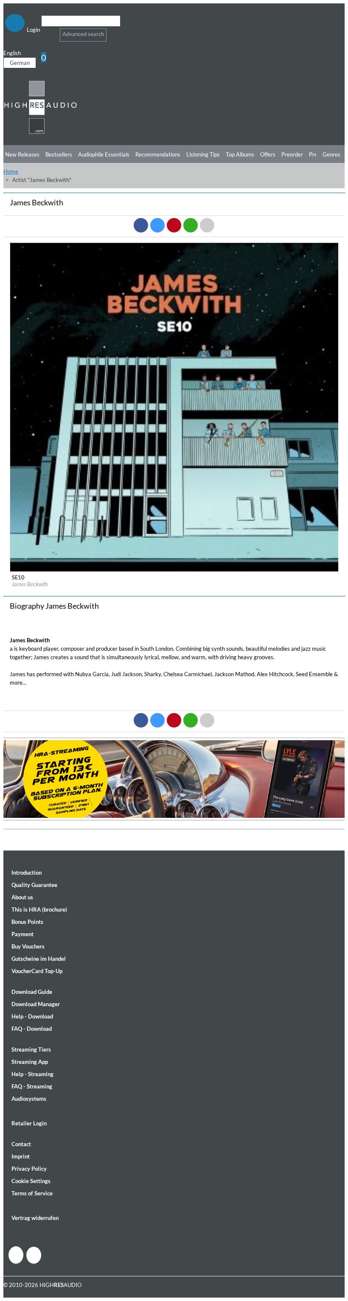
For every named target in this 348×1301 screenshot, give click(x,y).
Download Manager (35, 1004)
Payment (22, 934)
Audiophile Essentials (103, 154)
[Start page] (40, 132)
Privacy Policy (29, 1168)
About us (22, 897)
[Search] (47, 31)
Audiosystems (28, 1098)
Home (10, 171)
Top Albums (240, 154)
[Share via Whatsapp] (190, 225)
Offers (267, 154)
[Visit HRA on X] (33, 1255)
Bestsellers (58, 154)
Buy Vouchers (28, 946)
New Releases (22, 154)
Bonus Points (27, 921)
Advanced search (83, 34)
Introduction (26, 872)
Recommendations (157, 154)
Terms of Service (32, 1193)
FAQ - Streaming (31, 1086)
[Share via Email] (207, 225)
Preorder (292, 154)
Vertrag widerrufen (35, 1217)
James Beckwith (30, 584)
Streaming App (29, 1061)
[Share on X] (157, 225)
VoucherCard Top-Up (36, 971)
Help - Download (32, 1016)
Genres (331, 154)
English (12, 53)
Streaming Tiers (31, 1049)
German (20, 62)
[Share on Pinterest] (174, 225)
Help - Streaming (32, 1074)
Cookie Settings (31, 1181)
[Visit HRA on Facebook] (15, 1255)
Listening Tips (203, 154)
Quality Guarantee (34, 884)
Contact (21, 1144)
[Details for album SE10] (174, 569)
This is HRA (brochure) (39, 909)
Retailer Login (29, 1123)
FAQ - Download (31, 1028)
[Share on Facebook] (141, 225)
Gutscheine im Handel (38, 958)
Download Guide (31, 991)
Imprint (20, 1156)
